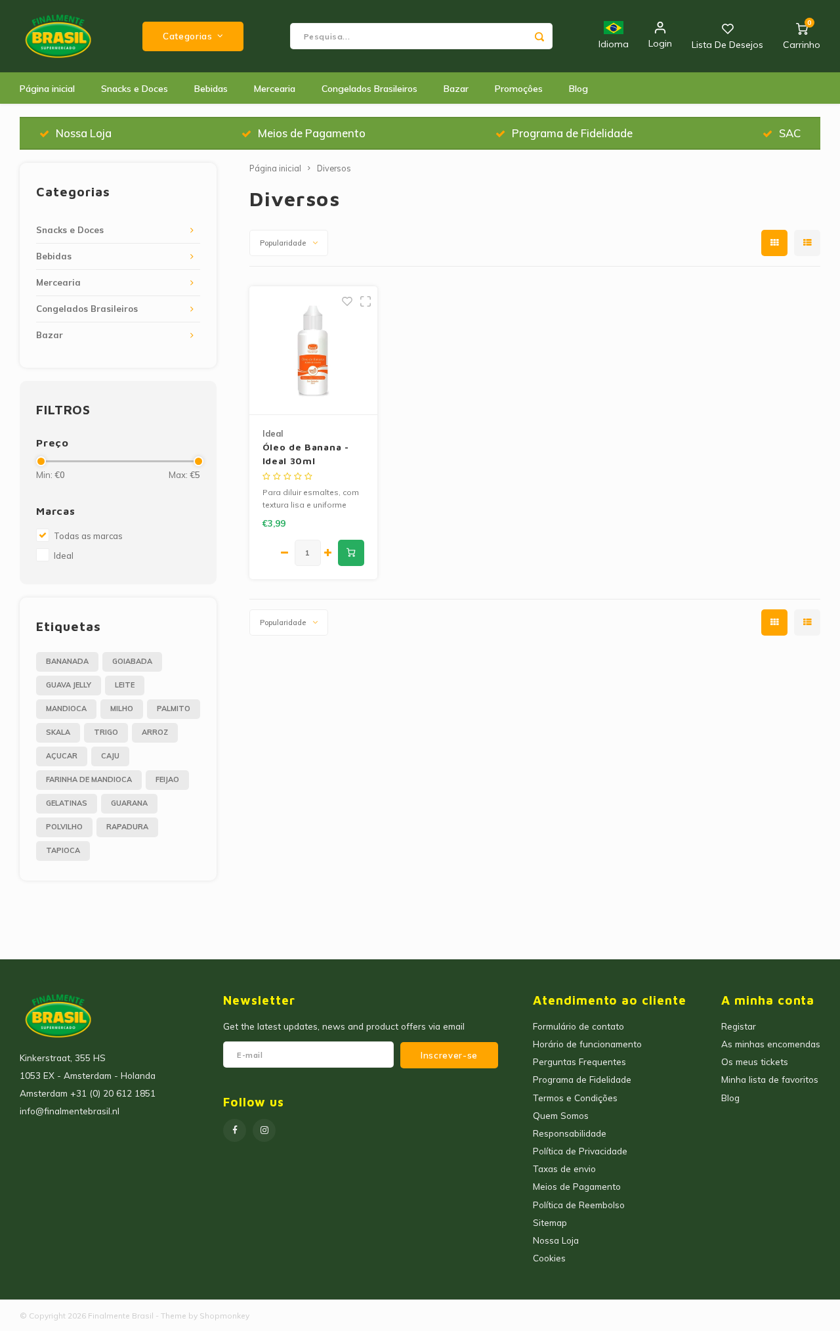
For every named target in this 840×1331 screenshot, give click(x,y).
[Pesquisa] (539, 36)
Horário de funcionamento (587, 1043)
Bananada (67, 661)
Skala (58, 732)
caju (110, 755)
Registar (738, 1026)
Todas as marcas (88, 536)
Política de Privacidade (580, 1150)
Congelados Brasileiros (369, 89)
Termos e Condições (575, 1097)
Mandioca (66, 708)
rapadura (127, 826)
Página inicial (47, 89)
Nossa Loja (84, 133)
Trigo (106, 732)
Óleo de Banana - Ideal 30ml (305, 453)
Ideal (64, 555)
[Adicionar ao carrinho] (351, 553)
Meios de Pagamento (312, 133)
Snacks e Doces (134, 89)
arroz (155, 732)
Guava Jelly (68, 684)
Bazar (456, 89)
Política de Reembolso (579, 1204)
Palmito (173, 708)
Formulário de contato (578, 1026)
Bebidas (211, 89)
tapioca (63, 850)
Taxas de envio (564, 1168)
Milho (121, 708)
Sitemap (550, 1222)
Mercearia (274, 89)
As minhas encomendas (770, 1043)
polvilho (64, 826)
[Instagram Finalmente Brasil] (264, 1130)
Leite (125, 684)
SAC (790, 133)
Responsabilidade (569, 1133)
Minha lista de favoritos (769, 1079)
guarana (129, 803)
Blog (578, 89)
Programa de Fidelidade (572, 133)
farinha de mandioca (89, 779)
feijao (167, 779)
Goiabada (132, 661)
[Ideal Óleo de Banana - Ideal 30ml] (313, 350)
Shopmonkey (224, 1315)
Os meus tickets (754, 1061)
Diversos (334, 168)
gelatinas (66, 803)
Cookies (549, 1257)
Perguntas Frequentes (579, 1061)
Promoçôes (519, 89)
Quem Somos (561, 1115)
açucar (61, 755)
